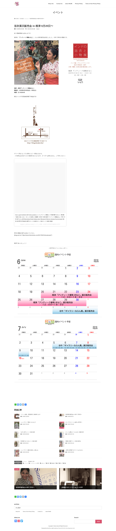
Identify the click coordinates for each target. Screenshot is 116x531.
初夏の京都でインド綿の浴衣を (73, 441)
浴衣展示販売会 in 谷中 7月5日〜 (73, 414)
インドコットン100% (34, 463)
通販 (65, 463)
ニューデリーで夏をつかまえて (28, 422)
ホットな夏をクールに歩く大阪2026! (74, 432)
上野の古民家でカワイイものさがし (74, 450)
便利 (48, 463)
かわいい (43, 463)
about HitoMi (48, 511)
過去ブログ (29, 233)
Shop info (18, 511)
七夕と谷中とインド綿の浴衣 (28, 432)
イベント (25, 461)
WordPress (49, 528)
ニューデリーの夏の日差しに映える (29, 450)
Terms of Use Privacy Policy (29, 511)
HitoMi (22, 224)
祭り (61, 463)
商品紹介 (53, 463)
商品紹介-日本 (31, 461)
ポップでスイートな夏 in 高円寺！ (73, 422)
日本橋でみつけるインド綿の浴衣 (29, 441)
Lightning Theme (57, 528)
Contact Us (40, 511)
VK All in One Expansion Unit (68, 528)
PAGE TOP (112, 513)
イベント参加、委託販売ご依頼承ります (30, 414)
